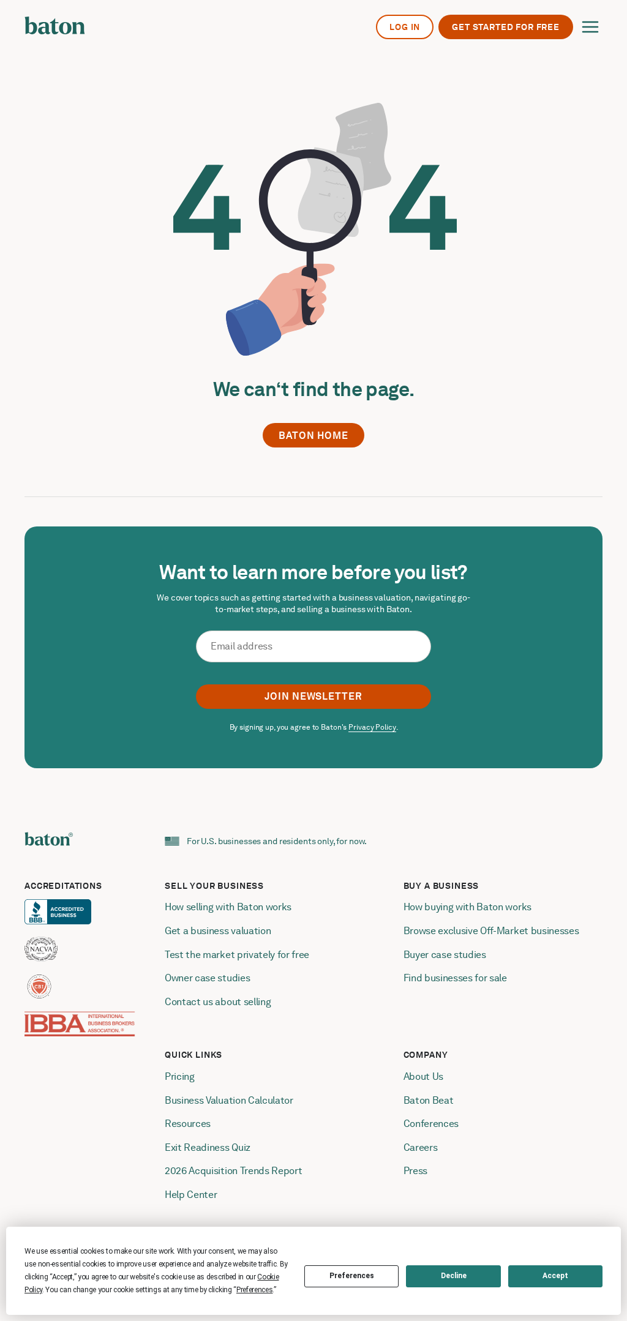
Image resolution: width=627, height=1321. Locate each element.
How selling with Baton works (228, 907)
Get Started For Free (506, 27)
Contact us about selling (219, 1002)
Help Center (191, 1194)
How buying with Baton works (467, 907)
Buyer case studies (445, 954)
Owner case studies (207, 978)
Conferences (431, 1123)
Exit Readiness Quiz (207, 1147)
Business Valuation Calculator (229, 1100)
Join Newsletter (313, 696)
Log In (404, 27)
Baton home (313, 435)
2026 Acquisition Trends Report (233, 1171)
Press (415, 1171)
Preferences (351, 1275)
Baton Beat (429, 1100)
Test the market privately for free (237, 954)
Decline (454, 1275)
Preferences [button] (254, 1289)
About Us (423, 1076)
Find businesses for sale (455, 978)
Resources (188, 1123)
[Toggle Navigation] (590, 27)
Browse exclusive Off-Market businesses (491, 931)
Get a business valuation (218, 931)
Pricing (180, 1076)
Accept (555, 1275)
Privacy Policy (372, 727)
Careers (421, 1147)
